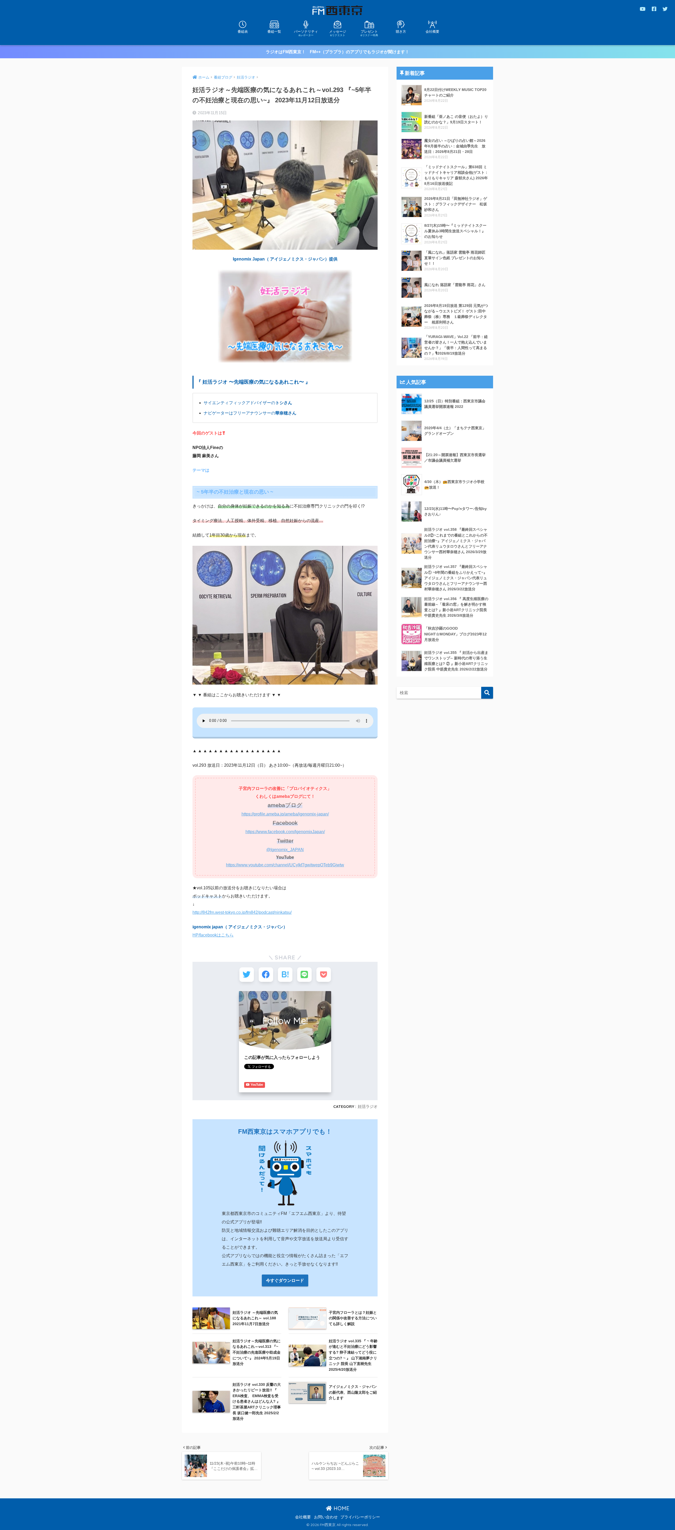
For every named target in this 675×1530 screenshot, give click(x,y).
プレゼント (369, 33)
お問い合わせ (326, 1517)
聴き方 (401, 31)
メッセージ (337, 33)
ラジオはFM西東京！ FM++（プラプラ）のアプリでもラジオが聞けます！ (337, 52)
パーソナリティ (306, 33)
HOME (340, 1508)
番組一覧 (274, 31)
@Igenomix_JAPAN (285, 849)
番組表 (243, 31)
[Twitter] (665, 8)
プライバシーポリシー (360, 1517)
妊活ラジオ (368, 1106)
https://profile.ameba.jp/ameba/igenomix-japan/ (285, 814)
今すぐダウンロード (285, 1280)
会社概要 (432, 31)
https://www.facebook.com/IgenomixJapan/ (285, 831)
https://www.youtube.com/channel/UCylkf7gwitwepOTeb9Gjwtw (285, 865)
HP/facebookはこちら (213, 935)
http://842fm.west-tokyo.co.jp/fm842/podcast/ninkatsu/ (242, 912)
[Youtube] (643, 8)
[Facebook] (654, 8)
